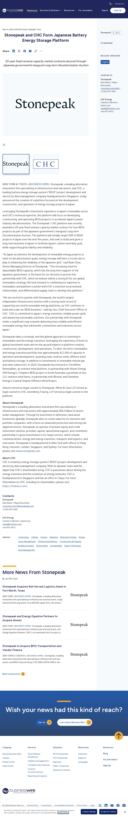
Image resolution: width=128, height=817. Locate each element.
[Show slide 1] (15, 164)
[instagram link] (124, 805)
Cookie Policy (63, 813)
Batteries (54, 537)
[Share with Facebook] (25, 51)
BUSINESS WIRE (39, 184)
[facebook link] (118, 805)
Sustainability (56, 545)
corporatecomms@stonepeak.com (18, 506)
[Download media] (4, 144)
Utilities (34, 537)
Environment (42, 545)
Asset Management (27, 541)
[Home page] (12, 10)
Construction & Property (70, 541)
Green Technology (72, 545)
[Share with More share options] (41, 51)
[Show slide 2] (45, 164)
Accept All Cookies (108, 812)
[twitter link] (100, 805)
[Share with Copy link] (36, 51)
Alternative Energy (68, 537)
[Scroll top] (118, 736)
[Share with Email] (30, 51)
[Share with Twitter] (19, 51)
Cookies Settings (89, 812)
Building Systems (26, 545)
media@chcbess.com (12, 524)
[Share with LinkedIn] (14, 51)
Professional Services (47, 541)
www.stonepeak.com (28, 450)
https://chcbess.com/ (14, 486)
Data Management (26, 550)
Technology (23, 537)
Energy (82, 537)
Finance (43, 537)
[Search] (110, 4)
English (105, 62)
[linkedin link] (106, 805)
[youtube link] (112, 805)
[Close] (125, 812)
